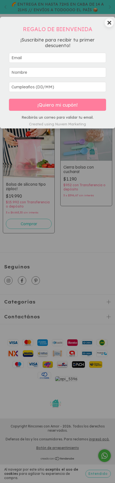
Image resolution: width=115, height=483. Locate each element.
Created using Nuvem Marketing (57, 124)
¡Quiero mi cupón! (57, 105)
